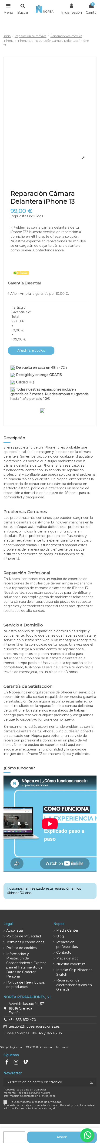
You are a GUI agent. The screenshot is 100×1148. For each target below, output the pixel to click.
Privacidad (46, 1047)
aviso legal (48, 1108)
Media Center (67, 930)
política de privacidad (47, 1101)
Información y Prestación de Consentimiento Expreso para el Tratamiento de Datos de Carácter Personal (26, 965)
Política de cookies (21, 948)
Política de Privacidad (23, 936)
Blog (60, 936)
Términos (61, 1047)
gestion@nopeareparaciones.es (34, 1026)
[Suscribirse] (92, 1082)
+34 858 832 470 (22, 1020)
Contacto (63, 952)
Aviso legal (14, 930)
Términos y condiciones (25, 942)
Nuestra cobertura (71, 964)
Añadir (62, 1137)
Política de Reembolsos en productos (25, 984)
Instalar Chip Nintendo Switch (74, 972)
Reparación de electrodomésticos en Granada (74, 984)
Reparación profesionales (67, 944)
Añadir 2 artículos (31, 350)
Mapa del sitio (67, 958)
